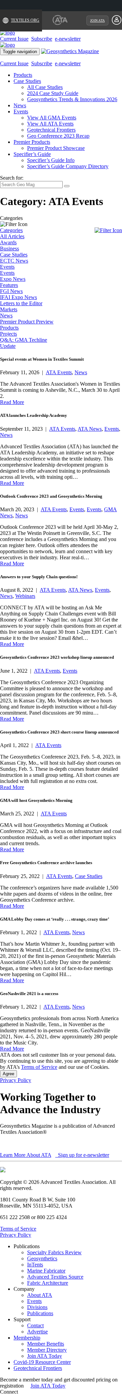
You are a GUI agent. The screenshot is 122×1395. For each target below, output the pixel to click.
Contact (35, 1325)
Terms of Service (39, 1067)
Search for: (11, 178)
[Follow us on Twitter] (27, 1392)
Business (9, 248)
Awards (8, 242)
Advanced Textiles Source (55, 1277)
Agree (8, 1073)
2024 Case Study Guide (52, 93)
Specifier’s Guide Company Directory (67, 166)
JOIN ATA (97, 20)
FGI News (11, 291)
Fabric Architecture (47, 1283)
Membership (27, 1338)
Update (8, 346)
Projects (8, 334)
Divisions (37, 1307)
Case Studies (27, 81)
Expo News (12, 279)
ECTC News (14, 261)
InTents (35, 1264)
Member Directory (47, 1350)
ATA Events (59, 372)
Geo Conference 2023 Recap (58, 136)
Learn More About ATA (25, 1155)
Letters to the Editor (21, 303)
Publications (40, 1313)
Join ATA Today (44, 1356)
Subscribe (41, 39)
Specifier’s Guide (32, 154)
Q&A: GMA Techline (23, 340)
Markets (8, 309)
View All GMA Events (51, 117)
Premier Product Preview (27, 321)
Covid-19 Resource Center (42, 1362)
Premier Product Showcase (56, 148)
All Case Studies (45, 87)
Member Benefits (45, 1344)
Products (23, 75)
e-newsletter (68, 39)
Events (21, 111)
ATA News (90, 429)
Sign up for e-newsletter (83, 1155)
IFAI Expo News (18, 297)
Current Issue (14, 39)
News (20, 105)
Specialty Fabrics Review (54, 1252)
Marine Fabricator (46, 1271)
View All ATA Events (50, 124)
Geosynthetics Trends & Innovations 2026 (72, 99)
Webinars (25, 596)
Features (9, 285)
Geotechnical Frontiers (51, 130)
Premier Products (32, 142)
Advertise (37, 1331)
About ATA (39, 1295)
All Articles (12, 236)
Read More (12, 402)
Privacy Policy (15, 1080)
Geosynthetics (42, 1258)
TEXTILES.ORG (25, 20)
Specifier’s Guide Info (51, 160)
